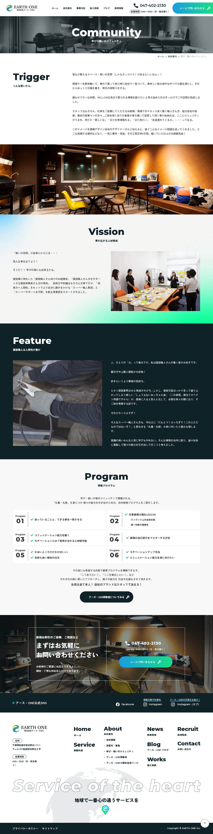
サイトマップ (50, 828)
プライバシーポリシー (25, 828)
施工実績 (94, 8)
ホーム (55, 8)
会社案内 (67, 8)
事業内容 (80, 8)
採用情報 (118, 8)
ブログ (106, 8)
